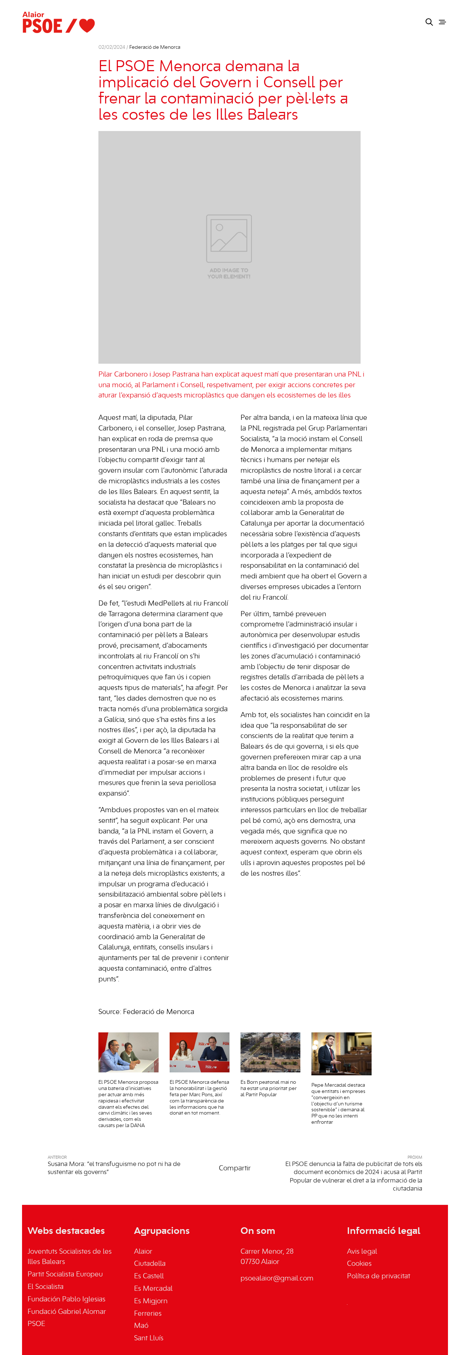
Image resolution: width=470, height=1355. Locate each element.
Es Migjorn (150, 1301)
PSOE (36, 1324)
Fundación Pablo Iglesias (66, 1299)
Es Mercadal (153, 1289)
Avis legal (362, 1252)
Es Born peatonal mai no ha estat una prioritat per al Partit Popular (269, 1088)
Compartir (235, 1168)
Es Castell (149, 1276)
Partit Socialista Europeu (65, 1274)
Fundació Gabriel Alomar (67, 1312)
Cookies (359, 1264)
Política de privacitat (378, 1276)
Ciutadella (150, 1264)
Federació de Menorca (154, 47)
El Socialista (46, 1287)
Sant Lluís (148, 1338)
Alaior (143, 1252)
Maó (141, 1326)
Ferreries (148, 1314)
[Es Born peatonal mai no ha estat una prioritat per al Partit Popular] (270, 1052)
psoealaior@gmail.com (277, 1278)
